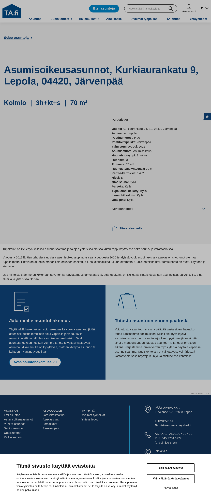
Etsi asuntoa (12, 415)
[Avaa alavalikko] (43, 19)
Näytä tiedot (171, 487)
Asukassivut (189, 11)
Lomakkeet (50, 424)
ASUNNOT (11, 410)
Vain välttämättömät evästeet (171, 478)
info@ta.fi (161, 451)
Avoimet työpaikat (144, 18)
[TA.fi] (11, 10)
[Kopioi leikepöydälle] (207, 116)
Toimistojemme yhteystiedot (173, 425)
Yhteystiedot (198, 18)
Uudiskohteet (59, 18)
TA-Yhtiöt (173, 18)
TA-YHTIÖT (89, 410)
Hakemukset (87, 18)
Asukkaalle (114, 18)
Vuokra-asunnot (14, 424)
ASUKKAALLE (52, 410)
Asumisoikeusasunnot (18, 419)
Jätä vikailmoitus (53, 415)
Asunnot (35, 18)
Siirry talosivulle (130, 228)
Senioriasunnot (14, 428)
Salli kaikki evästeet (171, 467)
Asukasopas (51, 428)
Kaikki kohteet (13, 437)
